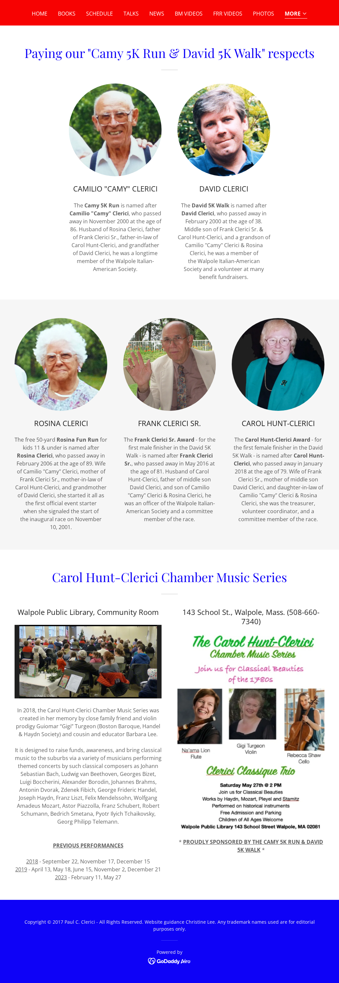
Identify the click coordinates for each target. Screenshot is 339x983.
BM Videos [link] (189, 13)
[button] (296, 14)
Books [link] (66, 13)
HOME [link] (39, 13)
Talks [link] (131, 13)
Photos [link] (263, 13)
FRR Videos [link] (227, 13)
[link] (169, 960)
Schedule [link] (99, 13)
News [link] (156, 13)
